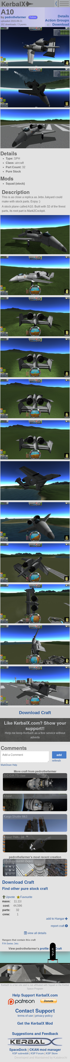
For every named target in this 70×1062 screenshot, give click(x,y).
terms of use (25, 1015)
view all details (36, 933)
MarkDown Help (9, 765)
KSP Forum (37, 1053)
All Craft (56, 948)
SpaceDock (18, 1049)
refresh (56, 760)
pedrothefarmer (15, 17)
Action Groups (57, 20)
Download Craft (35, 712)
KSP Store (52, 1053)
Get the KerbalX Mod (35, 1023)
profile (44, 948)
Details (63, 16)
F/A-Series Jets (10, 943)
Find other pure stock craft (25, 888)
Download (60, 24)
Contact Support (35, 1010)
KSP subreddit (20, 1053)
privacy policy (44, 1015)
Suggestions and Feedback (35, 1033)
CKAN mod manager (45, 1049)
